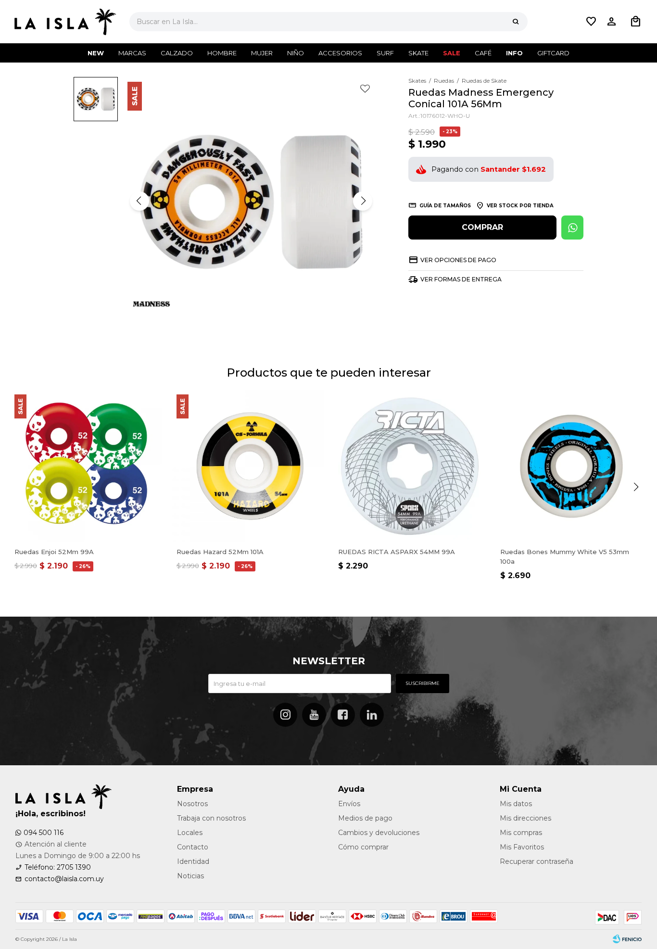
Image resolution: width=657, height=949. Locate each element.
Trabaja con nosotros (211, 818)
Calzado (177, 53)
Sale (451, 53)
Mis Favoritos (522, 847)
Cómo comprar (363, 847)
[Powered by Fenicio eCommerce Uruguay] (627, 939)
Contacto (192, 847)
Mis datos (516, 803)
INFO (514, 53)
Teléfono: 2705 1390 (58, 867)
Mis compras (521, 832)
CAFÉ (483, 53)
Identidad (193, 861)
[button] (516, 21)
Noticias (190, 876)
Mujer (262, 53)
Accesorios (340, 53)
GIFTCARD (553, 53)
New (96, 53)
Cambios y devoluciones (378, 832)
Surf (385, 53)
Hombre (222, 53)
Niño (295, 53)
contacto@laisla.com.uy (64, 878)
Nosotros (192, 803)
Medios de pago (365, 818)
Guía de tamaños (445, 205)
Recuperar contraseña (536, 861)
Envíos (349, 803)
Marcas (132, 53)
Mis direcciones (525, 818)
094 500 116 (43, 832)
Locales (189, 832)
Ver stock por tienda (520, 205)
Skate (418, 53)
